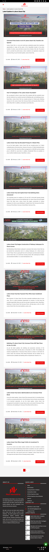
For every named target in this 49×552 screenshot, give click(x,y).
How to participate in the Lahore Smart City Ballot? (21, 92)
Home (28, 485)
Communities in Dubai (31, 491)
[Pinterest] (43, 1)
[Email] (5, 1)
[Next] (29, 470)
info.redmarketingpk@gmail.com (34, 508)
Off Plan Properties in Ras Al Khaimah (35, 496)
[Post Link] (25, 25)
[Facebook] (35, 1)
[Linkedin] (39, 1)
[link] (22, 470)
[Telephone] (3, 1)
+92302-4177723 (30, 511)
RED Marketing (5, 547)
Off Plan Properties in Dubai (33, 494)
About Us (29, 498)
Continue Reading (40, 60)
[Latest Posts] (27, 517)
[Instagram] (41, 1)
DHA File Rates (30, 487)
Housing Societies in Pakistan (33, 489)
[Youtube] (45, 1)
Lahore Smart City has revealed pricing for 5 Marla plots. (23, 143)
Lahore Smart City (25, 59)
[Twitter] (37, 1)
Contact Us (29, 500)
